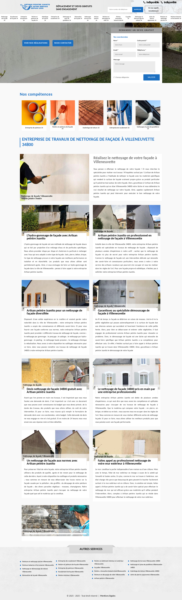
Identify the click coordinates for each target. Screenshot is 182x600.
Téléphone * (141, 50)
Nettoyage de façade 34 (4, 18)
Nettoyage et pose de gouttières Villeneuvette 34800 (146, 566)
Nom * (115, 41)
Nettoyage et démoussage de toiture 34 (139, 18)
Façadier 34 (128, 17)
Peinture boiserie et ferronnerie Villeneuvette (38, 565)
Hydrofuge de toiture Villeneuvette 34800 (144, 571)
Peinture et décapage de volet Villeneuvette (109, 575)
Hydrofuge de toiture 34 (45, 18)
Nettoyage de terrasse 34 (87, 18)
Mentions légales (107, 596)
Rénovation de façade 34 (78, 17)
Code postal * (142, 41)
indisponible (152, 2)
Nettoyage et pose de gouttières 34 (67, 18)
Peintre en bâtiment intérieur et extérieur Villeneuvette (108, 562)
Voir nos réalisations (36, 43)
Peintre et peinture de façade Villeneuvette (73, 565)
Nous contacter (62, 43)
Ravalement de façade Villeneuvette (70, 572)
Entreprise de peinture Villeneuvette (70, 568)
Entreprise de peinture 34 (23, 18)
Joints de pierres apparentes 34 (152, 18)
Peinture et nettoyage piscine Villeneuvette (37, 562)
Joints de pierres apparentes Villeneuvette (144, 575)
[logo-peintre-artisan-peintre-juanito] (35, 6)
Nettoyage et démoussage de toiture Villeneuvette (35, 570)
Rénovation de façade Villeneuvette (34, 575)
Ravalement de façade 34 (14, 17)
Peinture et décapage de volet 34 (106, 18)
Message (116, 60)
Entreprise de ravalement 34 (55, 17)
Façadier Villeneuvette (102, 568)
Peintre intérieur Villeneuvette (68, 575)
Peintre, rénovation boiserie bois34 (118, 18)
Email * (115, 50)
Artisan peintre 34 (96, 18)
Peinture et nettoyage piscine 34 (163, 18)
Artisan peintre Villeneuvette (104, 578)
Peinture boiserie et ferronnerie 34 (176, 17)
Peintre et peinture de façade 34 (34, 18)
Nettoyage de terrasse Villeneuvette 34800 (145, 561)
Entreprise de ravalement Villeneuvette (72, 561)
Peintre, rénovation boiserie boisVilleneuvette (110, 571)
